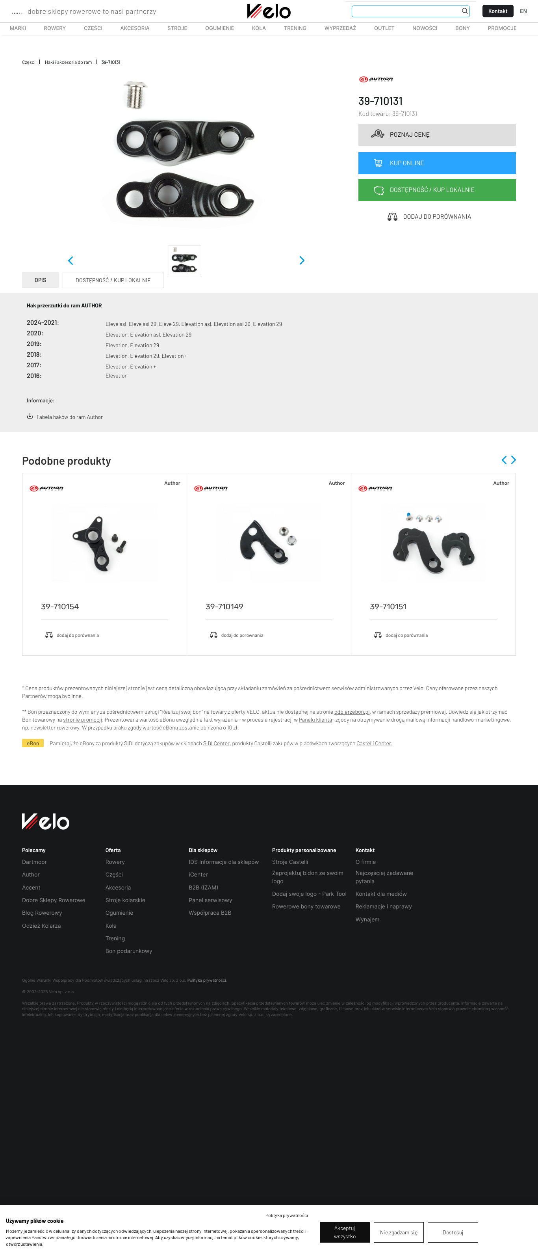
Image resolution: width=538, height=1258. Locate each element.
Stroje (172, 28)
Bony (462, 28)
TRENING (291, 28)
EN (523, 10)
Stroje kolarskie (125, 900)
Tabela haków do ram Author (69, 416)
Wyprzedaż (336, 28)
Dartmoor (34, 862)
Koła (256, 28)
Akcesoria (131, 28)
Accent (31, 887)
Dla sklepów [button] (203, 850)
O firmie (366, 862)
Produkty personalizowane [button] (304, 850)
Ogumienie (215, 28)
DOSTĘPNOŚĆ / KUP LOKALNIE (113, 280)
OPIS (40, 280)
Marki (14, 28)
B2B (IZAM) (203, 887)
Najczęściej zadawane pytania (385, 877)
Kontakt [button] (365, 850)
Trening (115, 938)
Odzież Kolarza (41, 926)
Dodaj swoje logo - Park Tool (309, 894)
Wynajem (368, 919)
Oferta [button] (113, 850)
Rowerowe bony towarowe (306, 906)
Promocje (502, 28)
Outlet (380, 28)
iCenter (198, 874)
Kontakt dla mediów (381, 894)
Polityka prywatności (206, 980)
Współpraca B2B (210, 913)
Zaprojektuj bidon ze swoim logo (307, 877)
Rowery (50, 28)
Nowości (424, 28)
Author (31, 874)
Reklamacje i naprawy (384, 906)
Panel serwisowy (210, 900)
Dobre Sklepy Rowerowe (53, 900)
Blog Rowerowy (42, 913)
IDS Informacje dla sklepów (224, 862)
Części (89, 28)
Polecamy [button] (34, 850)
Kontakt (498, 10)
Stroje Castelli (290, 862)
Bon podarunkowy (129, 951)
